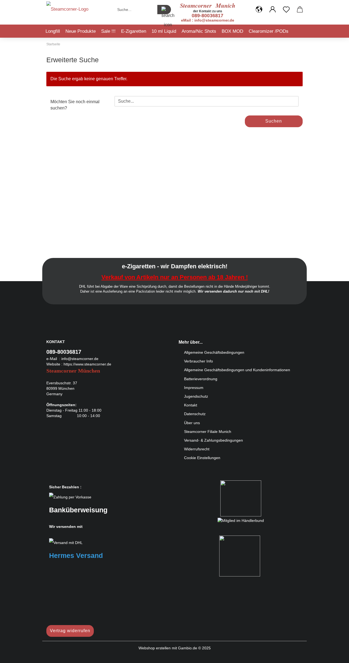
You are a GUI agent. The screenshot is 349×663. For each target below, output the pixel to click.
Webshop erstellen (155, 648)
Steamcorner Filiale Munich (207, 431)
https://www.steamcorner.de (87, 364)
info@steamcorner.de (79, 358)
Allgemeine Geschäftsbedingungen (214, 352)
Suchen (273, 121)
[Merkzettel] (286, 9)
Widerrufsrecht (196, 449)
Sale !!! (108, 31)
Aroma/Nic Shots (199, 31)
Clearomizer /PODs (268, 31)
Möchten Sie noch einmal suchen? (75, 104)
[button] (259, 9)
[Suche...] (164, 9)
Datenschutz (195, 414)
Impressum (193, 387)
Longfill (53, 31)
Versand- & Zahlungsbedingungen (213, 440)
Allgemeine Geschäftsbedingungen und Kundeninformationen (237, 370)
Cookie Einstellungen (202, 458)
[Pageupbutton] (334, 654)
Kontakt (190, 405)
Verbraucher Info (198, 361)
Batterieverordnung (200, 379)
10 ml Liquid (164, 31)
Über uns (192, 423)
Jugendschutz (196, 396)
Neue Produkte (80, 31)
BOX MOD (232, 31)
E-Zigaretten (133, 31)
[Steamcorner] (67, 11)
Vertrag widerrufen (70, 630)
